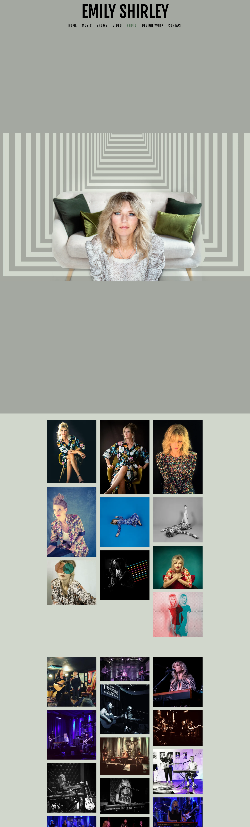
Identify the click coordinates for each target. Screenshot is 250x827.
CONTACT (175, 25)
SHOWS (102, 25)
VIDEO (117, 25)
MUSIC (87, 25)
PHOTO (132, 25)
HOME (72, 25)
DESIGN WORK (152, 25)
